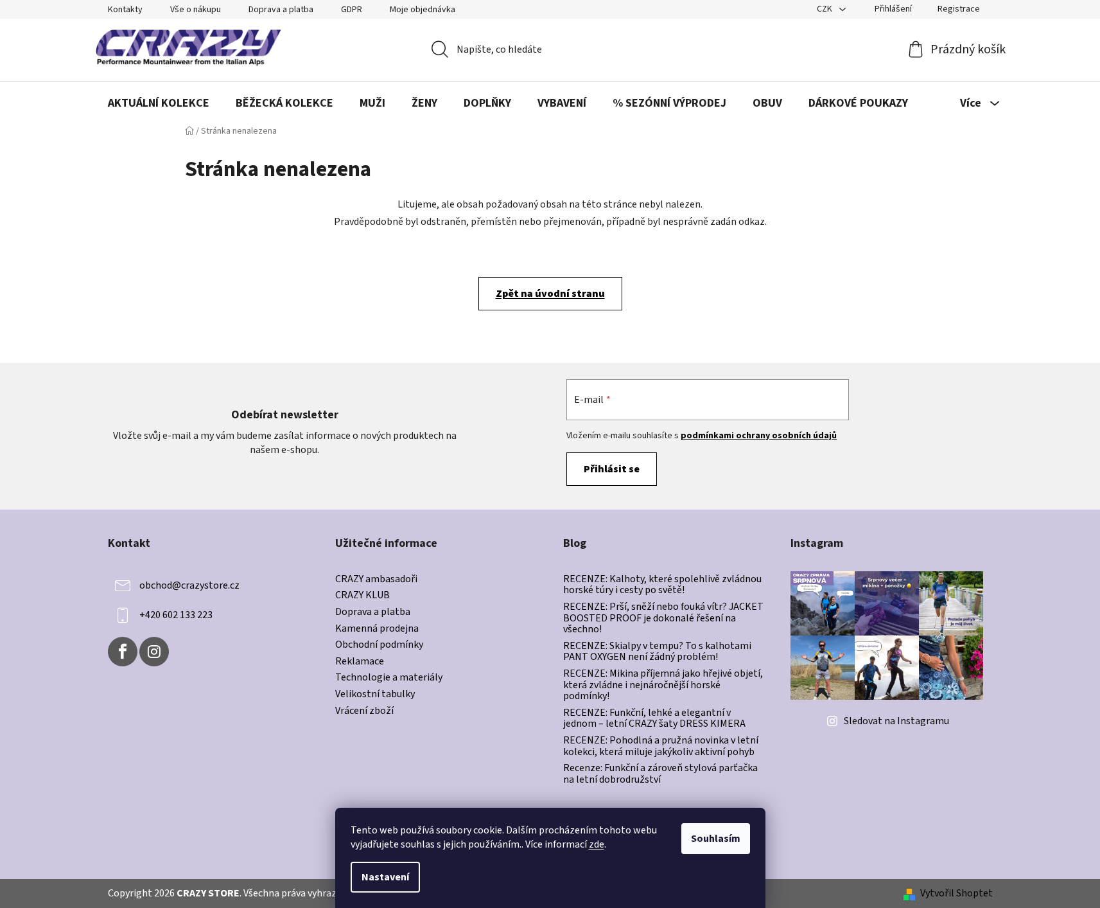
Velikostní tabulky (375, 694)
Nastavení (385, 877)
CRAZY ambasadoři (376, 579)
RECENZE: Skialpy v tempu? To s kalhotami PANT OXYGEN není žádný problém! (657, 652)
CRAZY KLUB (362, 595)
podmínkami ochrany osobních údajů (759, 435)
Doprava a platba (281, 9)
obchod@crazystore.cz (189, 585)
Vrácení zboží (364, 711)
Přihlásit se (612, 469)
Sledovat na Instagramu (896, 721)
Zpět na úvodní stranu (550, 294)
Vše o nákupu (195, 9)
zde (596, 844)
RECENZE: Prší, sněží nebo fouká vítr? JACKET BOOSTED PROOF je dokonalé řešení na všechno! (663, 618)
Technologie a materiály (388, 678)
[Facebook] (122, 651)
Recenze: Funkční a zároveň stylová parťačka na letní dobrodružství (660, 774)
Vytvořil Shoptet (956, 893)
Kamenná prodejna (377, 629)
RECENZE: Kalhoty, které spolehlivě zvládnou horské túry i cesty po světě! (662, 585)
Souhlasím (715, 839)
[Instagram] (154, 651)
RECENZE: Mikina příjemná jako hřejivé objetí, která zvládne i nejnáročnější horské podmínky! (663, 685)
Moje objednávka (422, 9)
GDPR (351, 9)
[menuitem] (158, 103)
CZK (825, 9)
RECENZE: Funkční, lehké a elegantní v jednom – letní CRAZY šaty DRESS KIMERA (654, 719)
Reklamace (359, 662)
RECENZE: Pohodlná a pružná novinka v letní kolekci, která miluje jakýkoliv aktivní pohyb (660, 746)
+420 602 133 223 (176, 615)
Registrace (959, 9)
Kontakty (125, 9)
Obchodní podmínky (379, 645)
